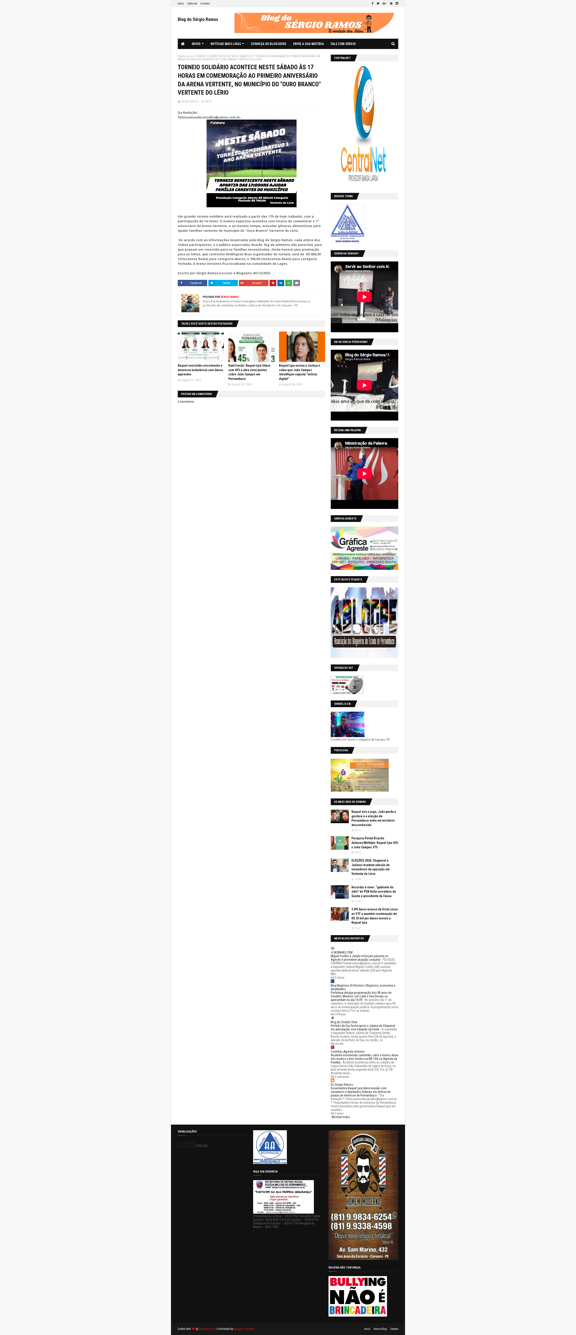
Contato (205, 3)
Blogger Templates (244, 1329)
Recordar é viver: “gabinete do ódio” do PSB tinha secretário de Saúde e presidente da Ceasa (373, 891)
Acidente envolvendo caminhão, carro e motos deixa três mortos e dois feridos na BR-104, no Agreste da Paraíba (364, 1058)
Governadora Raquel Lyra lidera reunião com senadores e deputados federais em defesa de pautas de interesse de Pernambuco (361, 1091)
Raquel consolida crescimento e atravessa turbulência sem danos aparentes (200, 370)
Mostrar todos (341, 1117)
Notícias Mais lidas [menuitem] (226, 44)
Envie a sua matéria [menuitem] (308, 44)
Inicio (181, 3)
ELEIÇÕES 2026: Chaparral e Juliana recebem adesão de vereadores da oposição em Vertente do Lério (370, 867)
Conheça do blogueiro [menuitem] (268, 44)
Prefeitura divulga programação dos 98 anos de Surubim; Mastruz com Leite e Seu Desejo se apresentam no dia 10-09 (361, 996)
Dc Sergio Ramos (342, 1084)
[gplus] (385, 3)
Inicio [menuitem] (196, 44)
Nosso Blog (380, 1329)
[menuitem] (183, 44)
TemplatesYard (207, 1329)
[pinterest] (391, 3)
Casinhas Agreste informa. (348, 1051)
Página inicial (185, 56)
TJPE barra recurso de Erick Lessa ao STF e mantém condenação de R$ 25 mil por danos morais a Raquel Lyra (374, 915)
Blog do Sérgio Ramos (198, 19)
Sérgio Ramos (190, 101)
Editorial (192, 3)
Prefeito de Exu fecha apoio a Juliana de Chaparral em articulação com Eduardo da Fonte (363, 1027)
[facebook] (372, 3)
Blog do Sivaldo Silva (344, 1022)
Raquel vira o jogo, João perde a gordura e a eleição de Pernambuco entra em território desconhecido (373, 818)
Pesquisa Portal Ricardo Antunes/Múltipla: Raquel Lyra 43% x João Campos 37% (374, 842)
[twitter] (378, 3)
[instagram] (396, 3)
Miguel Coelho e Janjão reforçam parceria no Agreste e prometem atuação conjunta (359, 957)
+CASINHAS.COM (342, 952)
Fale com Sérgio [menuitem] (343, 44)
